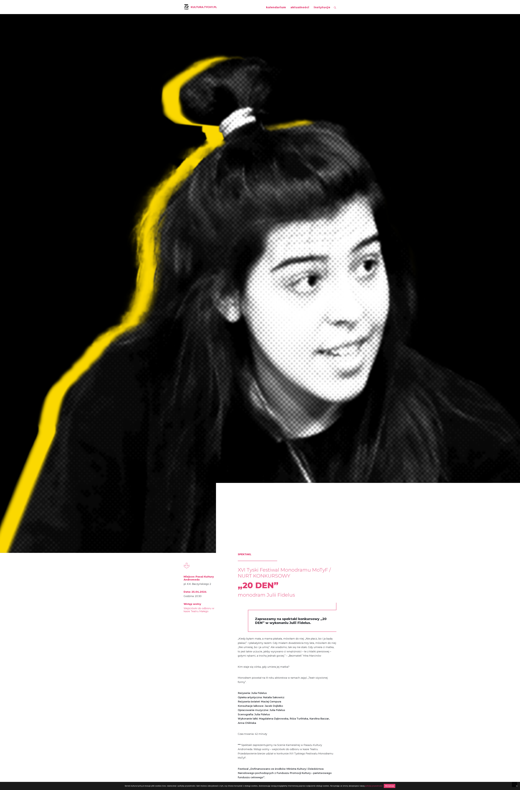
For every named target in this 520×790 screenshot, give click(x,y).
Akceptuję (389, 786)
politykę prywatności (373, 786)
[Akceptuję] (516, 786)
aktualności (299, 7)
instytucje (322, 7)
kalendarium (276, 7)
